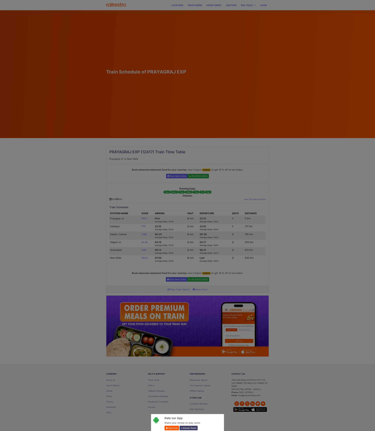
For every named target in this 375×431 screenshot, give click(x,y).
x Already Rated (188, 428)
